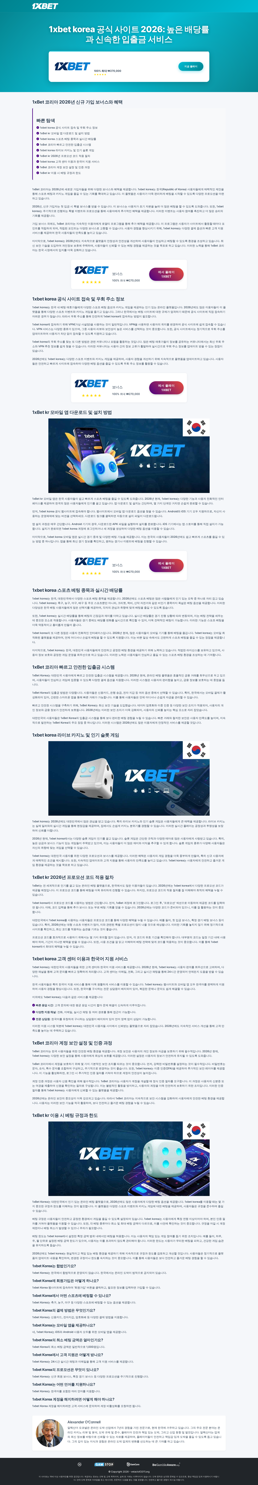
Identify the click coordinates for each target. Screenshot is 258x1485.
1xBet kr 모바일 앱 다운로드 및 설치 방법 (65, 133)
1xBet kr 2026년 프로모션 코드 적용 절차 (65, 155)
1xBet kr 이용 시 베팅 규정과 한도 (60, 172)
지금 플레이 (190, 66)
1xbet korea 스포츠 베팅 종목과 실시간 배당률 (68, 138)
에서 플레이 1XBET (166, 274)
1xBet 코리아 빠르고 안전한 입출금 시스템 (65, 144)
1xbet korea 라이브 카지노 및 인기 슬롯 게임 (67, 150)
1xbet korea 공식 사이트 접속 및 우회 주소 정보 (69, 127)
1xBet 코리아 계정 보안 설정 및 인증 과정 (65, 167)
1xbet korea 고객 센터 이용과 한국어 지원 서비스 (70, 161)
